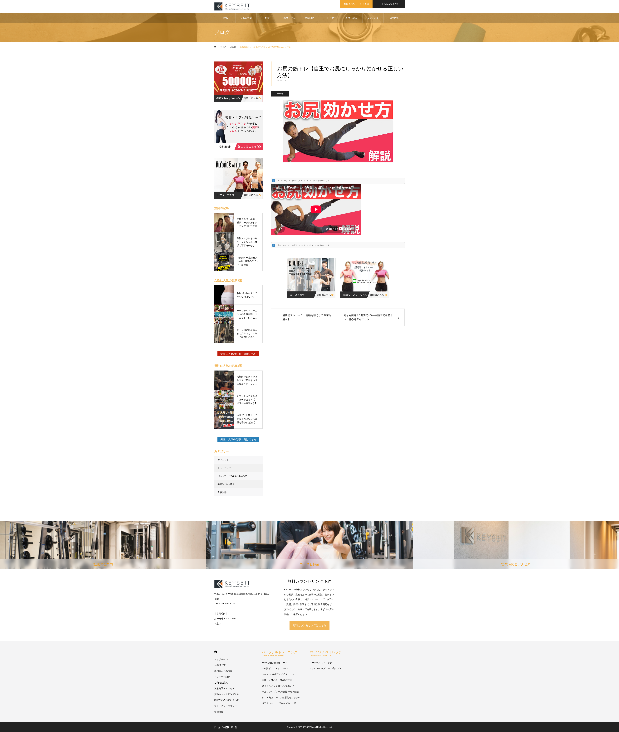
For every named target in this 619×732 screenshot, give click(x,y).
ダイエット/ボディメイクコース (278, 674)
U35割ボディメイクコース (275, 668)
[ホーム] (215, 47)
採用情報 (394, 17)
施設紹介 (309, 17)
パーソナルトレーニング (279, 653)
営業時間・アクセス (224, 688)
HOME (224, 17)
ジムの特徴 (246, 17)
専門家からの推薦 (223, 671)
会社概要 (218, 711)
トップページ (221, 659)
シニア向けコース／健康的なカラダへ (281, 697)
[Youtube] (225, 727)
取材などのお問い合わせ (226, 700)
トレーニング (224, 468)
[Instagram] (219, 727)
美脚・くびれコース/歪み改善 (277, 680)
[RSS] (236, 727)
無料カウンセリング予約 (356, 4)
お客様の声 (220, 665)
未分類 (280, 93)
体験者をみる (288, 17)
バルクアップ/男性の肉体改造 (232, 476)
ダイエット (223, 460)
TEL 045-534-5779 (388, 4)
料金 (267, 17)
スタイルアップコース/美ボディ (278, 686)
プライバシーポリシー (225, 706)
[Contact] (231, 727)
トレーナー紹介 (222, 677)
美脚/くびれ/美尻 (226, 484)
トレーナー (330, 17)
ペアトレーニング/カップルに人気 (279, 703)
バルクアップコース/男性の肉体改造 (280, 691)
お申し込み (351, 17)
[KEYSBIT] (232, 6)
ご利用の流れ (221, 682)
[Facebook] (214, 727)
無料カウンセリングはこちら (309, 625)
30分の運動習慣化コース (274, 662)
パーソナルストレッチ (326, 653)
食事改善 (221, 492)
